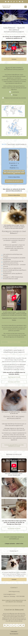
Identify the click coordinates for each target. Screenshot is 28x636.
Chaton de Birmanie (6, 6)
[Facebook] (5, 1)
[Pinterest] (22, 1)
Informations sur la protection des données (14, 605)
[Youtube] (19, 1)
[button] (25, 7)
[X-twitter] (17, 1)
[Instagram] (11, 1)
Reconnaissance (14, 633)
